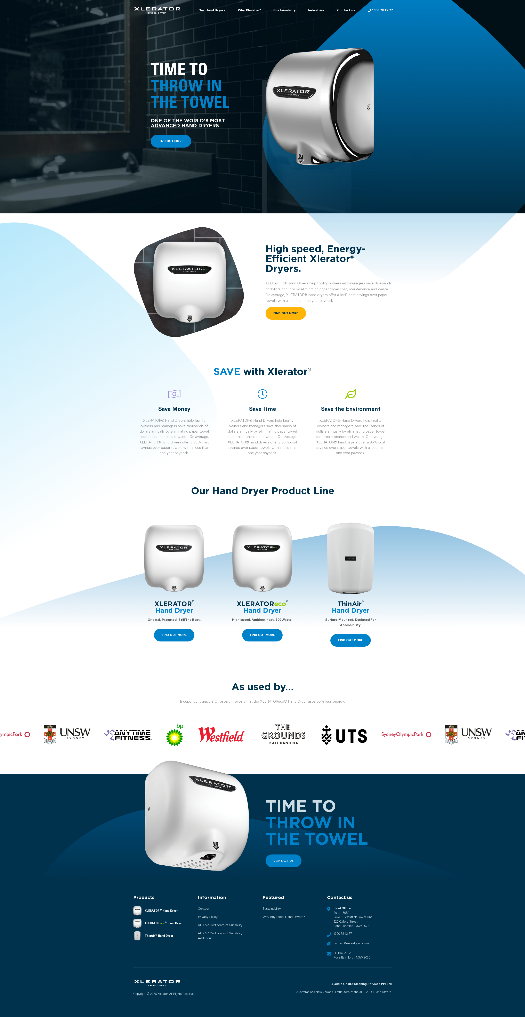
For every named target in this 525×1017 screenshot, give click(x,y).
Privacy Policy (208, 917)
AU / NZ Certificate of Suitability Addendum (220, 936)
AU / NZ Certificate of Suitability (220, 925)
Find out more (171, 141)
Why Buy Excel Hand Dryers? (283, 917)
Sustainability (284, 10)
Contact (203, 908)
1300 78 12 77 (382, 10)
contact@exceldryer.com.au (351, 943)
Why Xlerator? (249, 10)
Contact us (346, 10)
